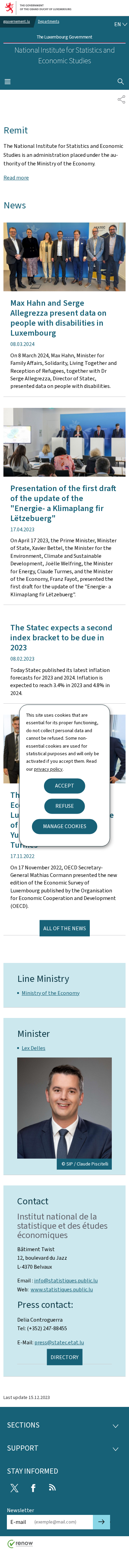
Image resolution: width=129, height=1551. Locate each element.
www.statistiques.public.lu (62, 1289)
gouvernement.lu (16, 21)
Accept (64, 786)
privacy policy (48, 769)
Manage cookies (64, 826)
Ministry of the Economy (50, 993)
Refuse (64, 806)
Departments (48, 21)
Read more (16, 177)
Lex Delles (33, 1048)
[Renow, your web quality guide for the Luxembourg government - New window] (20, 1546)
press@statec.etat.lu (59, 1342)
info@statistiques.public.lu (66, 1280)
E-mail (18, 1522)
